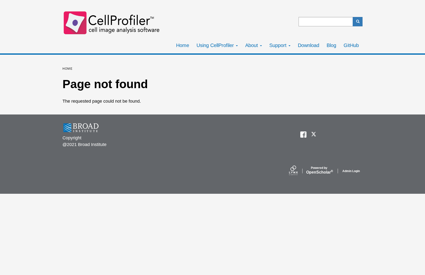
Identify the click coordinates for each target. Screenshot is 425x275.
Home (182, 45)
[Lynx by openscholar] (297, 171)
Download (308, 45)
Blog (331, 45)
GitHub (351, 45)
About (252, 45)
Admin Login (351, 171)
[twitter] (314, 134)
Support (278, 45)
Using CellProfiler (216, 45)
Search (358, 21)
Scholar (319, 170)
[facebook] (303, 134)
